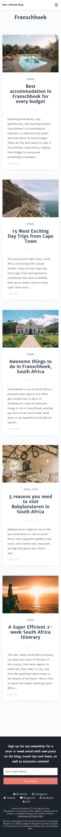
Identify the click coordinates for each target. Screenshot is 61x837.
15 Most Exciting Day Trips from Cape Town (30, 236)
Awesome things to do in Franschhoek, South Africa (30, 366)
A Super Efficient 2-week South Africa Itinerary (30, 632)
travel (30, 79)
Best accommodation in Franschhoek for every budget (30, 93)
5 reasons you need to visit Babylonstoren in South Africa (30, 504)
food (35, 489)
